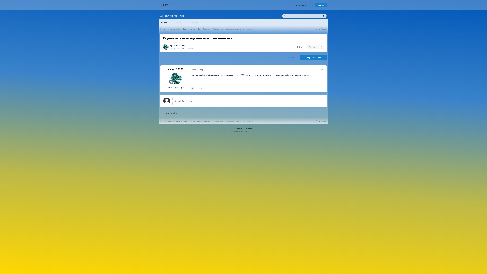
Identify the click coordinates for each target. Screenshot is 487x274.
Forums (164, 22)
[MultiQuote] (192, 88)
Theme (249, 128)
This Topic (314, 16)
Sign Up (321, 5)
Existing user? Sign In (302, 5)
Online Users (177, 22)
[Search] (324, 16)
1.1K (171, 88)
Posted (200, 69)
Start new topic (289, 57)
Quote (199, 89)
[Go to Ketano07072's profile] (166, 47)
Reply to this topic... (185, 101)
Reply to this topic (313, 57)
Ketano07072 (179, 45)
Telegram (190, 48)
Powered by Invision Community (243, 131)
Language (238, 128)
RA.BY (164, 5)
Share (301, 47)
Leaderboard (192, 22)
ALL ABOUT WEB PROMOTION (172, 16)
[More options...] (322, 69)
